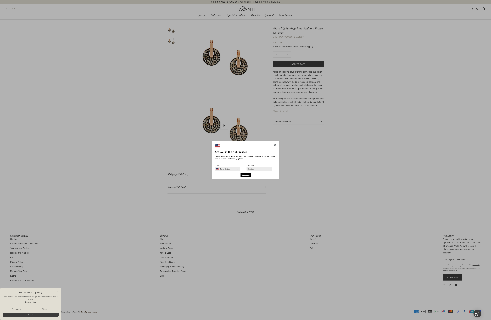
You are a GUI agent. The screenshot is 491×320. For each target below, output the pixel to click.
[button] (275, 145)
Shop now (246, 175)
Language (250, 165)
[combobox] (223, 169)
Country (217, 165)
